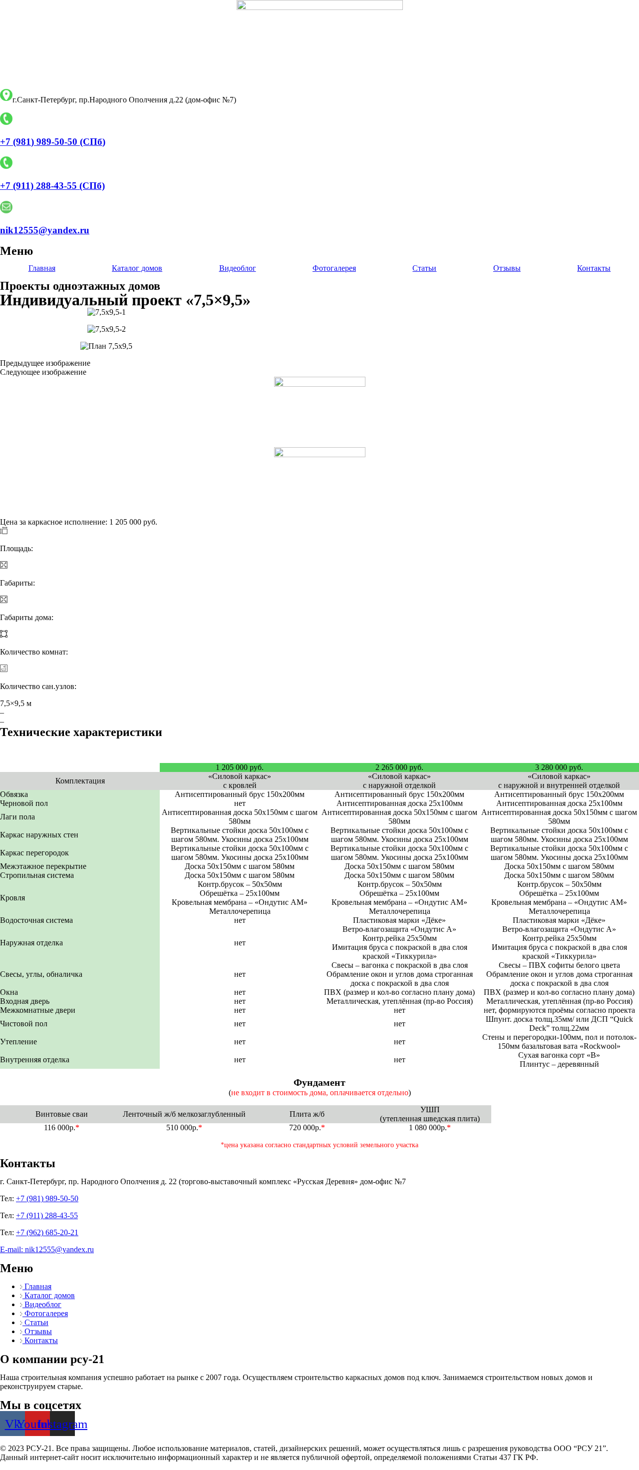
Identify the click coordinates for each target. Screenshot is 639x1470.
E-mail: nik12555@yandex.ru (47, 1249)
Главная (41, 268)
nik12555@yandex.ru (44, 230)
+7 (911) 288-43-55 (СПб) (52, 185)
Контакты (594, 268)
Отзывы (507, 268)
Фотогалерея (334, 268)
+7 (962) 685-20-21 (47, 1232)
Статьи (424, 268)
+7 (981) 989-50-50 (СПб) (52, 141)
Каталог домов (137, 268)
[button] (319, 363)
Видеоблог (237, 268)
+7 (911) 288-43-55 (47, 1215)
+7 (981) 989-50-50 (47, 1198)
